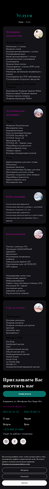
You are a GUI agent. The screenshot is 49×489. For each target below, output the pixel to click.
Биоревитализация (14, 130)
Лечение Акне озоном (16, 64)
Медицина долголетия (14, 34)
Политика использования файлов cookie (16, 464)
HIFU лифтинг (12, 266)
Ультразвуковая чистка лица (18, 275)
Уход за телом (15, 307)
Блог (26, 424)
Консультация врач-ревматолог (17, 204)
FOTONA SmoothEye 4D (17, 135)
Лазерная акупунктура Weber (19, 98)
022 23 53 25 (11, 411)
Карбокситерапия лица (16, 148)
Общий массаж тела (15, 351)
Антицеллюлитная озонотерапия (20, 59)
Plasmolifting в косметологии (18, 145)
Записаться (24, 394)
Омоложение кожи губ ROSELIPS (21, 264)
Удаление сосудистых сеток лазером (22, 174)
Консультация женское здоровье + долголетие (24, 207)
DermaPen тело (13, 330)
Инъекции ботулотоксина (17, 125)
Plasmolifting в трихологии (17, 177)
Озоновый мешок (14, 69)
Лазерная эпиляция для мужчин (20, 325)
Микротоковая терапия (16, 278)
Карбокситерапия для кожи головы (22, 162)
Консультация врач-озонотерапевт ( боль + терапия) (22, 219)
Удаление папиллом (15, 167)
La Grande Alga (13, 361)
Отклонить (24, 476)
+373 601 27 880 (13, 429)
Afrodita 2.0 (11, 364)
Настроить (24, 470)
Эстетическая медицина (15, 113)
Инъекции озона (13, 49)
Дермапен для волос (15, 290)
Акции (27, 418)
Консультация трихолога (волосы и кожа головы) (24, 215)
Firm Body (10, 341)
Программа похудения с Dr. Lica (18, 209)
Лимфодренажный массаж (18, 354)
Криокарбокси (12, 332)
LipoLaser (10, 327)
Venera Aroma (12, 356)
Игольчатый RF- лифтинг (16, 285)
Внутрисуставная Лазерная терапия (21, 93)
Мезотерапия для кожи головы (20, 172)
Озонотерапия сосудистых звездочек (23, 79)
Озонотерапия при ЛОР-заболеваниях (23, 76)
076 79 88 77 (32, 411)
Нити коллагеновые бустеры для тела (23, 169)
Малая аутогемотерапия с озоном (21, 56)
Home (21, 22)
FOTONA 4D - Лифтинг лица (19, 143)
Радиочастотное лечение (17, 293)
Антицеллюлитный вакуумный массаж (23, 366)
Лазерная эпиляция (14, 322)
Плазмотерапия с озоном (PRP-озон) (22, 66)
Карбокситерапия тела (16, 179)
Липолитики (11, 164)
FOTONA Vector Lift (15, 138)
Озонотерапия (12, 61)
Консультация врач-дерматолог (18, 212)
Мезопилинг (11, 254)
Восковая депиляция (15, 320)
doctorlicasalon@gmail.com (14, 406)
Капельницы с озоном (16, 46)
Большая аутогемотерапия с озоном (22, 51)
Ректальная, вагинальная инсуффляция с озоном (23, 73)
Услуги (28, 22)
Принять (24, 483)
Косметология (15, 234)
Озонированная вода (15, 54)
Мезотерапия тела (14, 182)
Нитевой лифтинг (13, 150)
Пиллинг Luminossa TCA (17, 246)
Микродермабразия (15, 280)
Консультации (15, 196)
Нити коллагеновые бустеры (18, 133)
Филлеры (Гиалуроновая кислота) (21, 153)
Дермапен (10, 251)
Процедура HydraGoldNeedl (19, 249)
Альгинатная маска (14, 288)
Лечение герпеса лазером (18, 95)
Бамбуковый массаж (15, 344)
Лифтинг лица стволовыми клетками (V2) (24, 283)
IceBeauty (10, 259)
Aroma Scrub (11, 359)
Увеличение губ (13, 140)
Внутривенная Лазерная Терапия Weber (23, 90)
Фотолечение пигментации (18, 256)
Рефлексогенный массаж (17, 349)
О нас (6, 418)
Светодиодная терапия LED (18, 261)
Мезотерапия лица (14, 128)
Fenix (8, 346)
